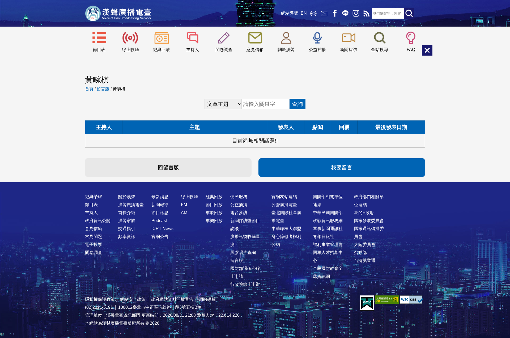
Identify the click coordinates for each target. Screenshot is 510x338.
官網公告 (159, 236)
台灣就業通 (364, 260)
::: (255, 186)
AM (184, 212)
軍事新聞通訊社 (328, 228)
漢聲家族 (126, 220)
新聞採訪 (348, 49)
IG (356, 13)
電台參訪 (238, 212)
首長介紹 (126, 212)
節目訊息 (159, 212)
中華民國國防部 (328, 212)
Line (345, 13)
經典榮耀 (93, 196)
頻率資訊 (126, 236)
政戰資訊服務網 (328, 220)
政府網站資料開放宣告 (172, 299)
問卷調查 (223, 49)
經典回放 (324, 13)
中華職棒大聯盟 (286, 228)
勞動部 (360, 252)
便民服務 (238, 196)
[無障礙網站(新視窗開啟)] (387, 299)
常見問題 (93, 236)
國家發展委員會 (369, 220)
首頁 (89, 89)
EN (304, 13)
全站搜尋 (379, 49)
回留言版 (168, 167)
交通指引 (126, 228)
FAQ (411, 49)
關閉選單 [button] (427, 50)
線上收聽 (313, 13)
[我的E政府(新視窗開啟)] (367, 303)
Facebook (334, 13)
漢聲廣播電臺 (118, 13)
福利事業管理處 (328, 244)
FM (184, 204)
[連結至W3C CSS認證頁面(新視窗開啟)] (411, 299)
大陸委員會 (364, 244)
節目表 (99, 49)
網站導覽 (289, 13)
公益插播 (317, 49)
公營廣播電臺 (284, 204)
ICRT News (162, 228)
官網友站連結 (284, 196)
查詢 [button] (297, 104)
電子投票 (93, 244)
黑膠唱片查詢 (243, 252)
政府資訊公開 (97, 220)
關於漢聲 (286, 49)
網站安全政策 (133, 299)
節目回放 (214, 204)
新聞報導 (159, 204)
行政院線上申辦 (245, 284)
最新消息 (159, 196)
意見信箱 (255, 49)
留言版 (103, 89)
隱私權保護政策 (100, 299)
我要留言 (341, 167)
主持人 (192, 49)
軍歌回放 (214, 212)
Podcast (159, 220)
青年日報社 (323, 236)
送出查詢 (409, 13)
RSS (366, 13)
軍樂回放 (214, 220)
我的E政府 (364, 212)
